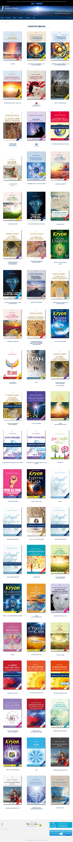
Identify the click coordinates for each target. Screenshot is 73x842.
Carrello (21, 17)
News (14, 17)
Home (2, 22)
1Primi (46, 840)
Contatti (28, 17)
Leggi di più (39, 3)
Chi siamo (8, 17)
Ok (32, 3)
